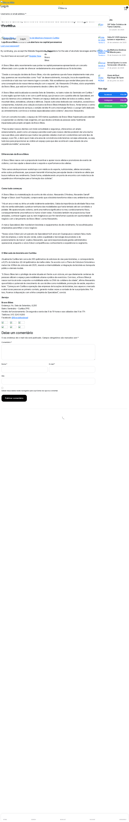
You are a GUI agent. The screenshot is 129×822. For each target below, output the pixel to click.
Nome (4, 364)
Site (3, 376)
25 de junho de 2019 (10, 31)
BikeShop (34, 31)
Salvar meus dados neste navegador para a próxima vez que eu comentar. (30, 391)
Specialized (24, 31)
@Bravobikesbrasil (20, 317)
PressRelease (55, 31)
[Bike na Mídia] (64, 8)
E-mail (52, 364)
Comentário (7, 342)
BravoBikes (43, 31)
